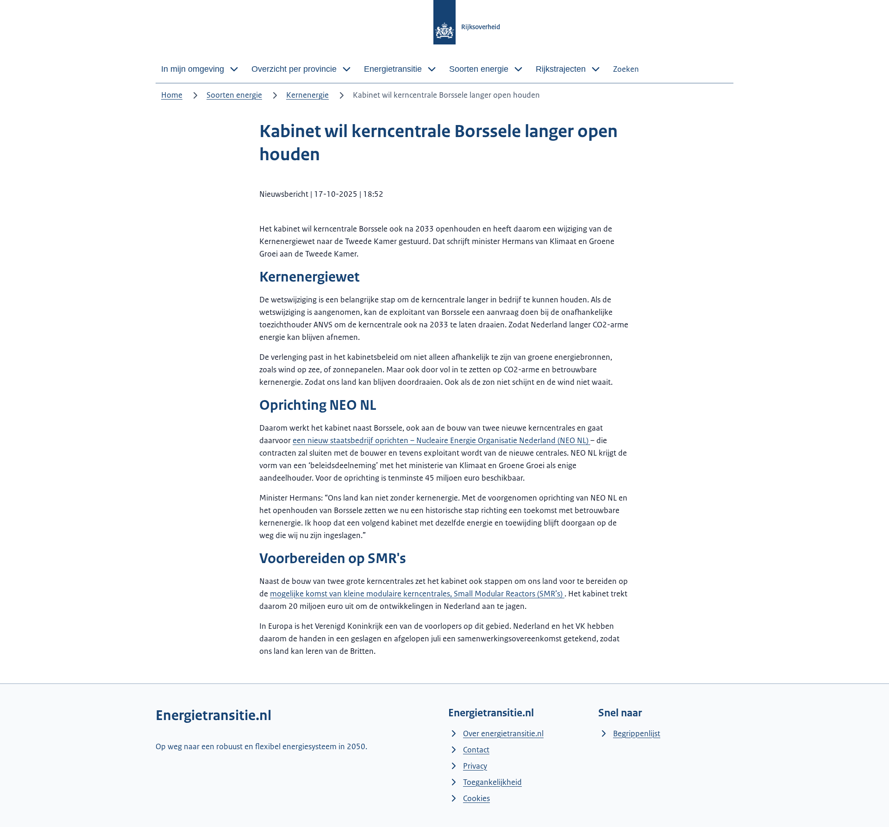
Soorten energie (478, 69)
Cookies (476, 798)
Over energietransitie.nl (503, 733)
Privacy (475, 766)
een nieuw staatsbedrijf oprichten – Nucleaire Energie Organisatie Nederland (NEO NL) (441, 440)
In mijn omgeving (192, 69)
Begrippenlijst (636, 733)
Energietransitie (393, 69)
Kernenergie (307, 95)
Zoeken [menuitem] (626, 69)
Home (171, 95)
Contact (476, 750)
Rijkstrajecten (561, 69)
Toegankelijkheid (492, 782)
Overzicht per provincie (294, 69)
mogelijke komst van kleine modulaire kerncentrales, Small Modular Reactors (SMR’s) (417, 594)
